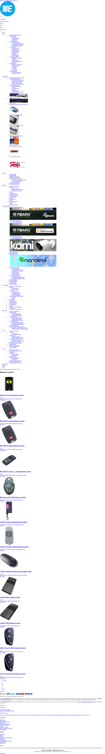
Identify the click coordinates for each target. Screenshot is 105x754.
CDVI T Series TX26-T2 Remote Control (13, 648)
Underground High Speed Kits (18, 43)
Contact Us (2, 719)
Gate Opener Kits (13, 36)
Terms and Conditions (4, 725)
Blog (3, 367)
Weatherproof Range (14, 204)
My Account (2, 734)
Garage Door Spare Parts (14, 98)
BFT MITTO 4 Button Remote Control (12, 445)
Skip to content (14, 0)
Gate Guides (14, 66)
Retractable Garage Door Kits (18, 79)
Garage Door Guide (13, 92)
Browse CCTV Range (14, 331)
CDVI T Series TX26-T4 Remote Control (13, 674)
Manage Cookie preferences (5, 0)
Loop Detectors (13, 304)
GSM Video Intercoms (16, 314)
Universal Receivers (16, 181)
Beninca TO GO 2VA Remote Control (12, 395)
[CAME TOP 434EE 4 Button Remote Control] (9, 544)
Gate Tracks (14, 70)
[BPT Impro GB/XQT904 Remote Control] (9, 494)
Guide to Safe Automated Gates (16, 350)
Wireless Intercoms (15, 293)
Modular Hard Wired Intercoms (18, 324)
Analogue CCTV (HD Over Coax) (16, 338)
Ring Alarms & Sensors (16, 276)
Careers (1, 726)
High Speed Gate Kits (14, 41)
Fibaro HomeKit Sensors (17, 238)
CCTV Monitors (13, 347)
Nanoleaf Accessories (16, 274)
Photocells (14, 53)
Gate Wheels (14, 68)
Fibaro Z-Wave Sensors (16, 222)
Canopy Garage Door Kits (17, 83)
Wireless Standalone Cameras (17, 337)
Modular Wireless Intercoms (17, 320)
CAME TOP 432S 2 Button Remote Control (13, 522)
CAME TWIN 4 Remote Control (10, 623)
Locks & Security (15, 50)
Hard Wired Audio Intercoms (17, 322)
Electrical (4, 185)
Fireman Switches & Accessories (16, 362)
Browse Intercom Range (14, 311)
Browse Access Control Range (16, 286)
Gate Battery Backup (16, 49)
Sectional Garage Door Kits (17, 80)
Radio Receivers (15, 54)
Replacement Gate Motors (17, 57)
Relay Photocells (15, 354)
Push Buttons (12, 299)
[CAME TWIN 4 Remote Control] (9, 620)
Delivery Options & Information (6, 737)
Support (3, 366)
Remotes (4, 173)
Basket (1, 735)
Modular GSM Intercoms (17, 315)
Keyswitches (12, 300)
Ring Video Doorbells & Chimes (18, 278)
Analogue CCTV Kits (16, 339)
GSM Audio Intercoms (16, 313)
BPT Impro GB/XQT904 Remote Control (13, 497)
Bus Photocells (15, 355)
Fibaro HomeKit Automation (15, 236)
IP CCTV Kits (15, 333)
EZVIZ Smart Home (14, 253)
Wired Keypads (15, 288)
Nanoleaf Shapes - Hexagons (17, 269)
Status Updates (3, 742)
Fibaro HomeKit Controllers (17, 237)
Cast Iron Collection (16, 73)
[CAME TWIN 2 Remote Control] (9, 594)
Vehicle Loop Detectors (14, 357)
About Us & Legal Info (4, 721)
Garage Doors (5, 76)
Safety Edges (12, 351)
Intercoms (11, 290)
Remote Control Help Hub (15, 183)
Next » (3, 689)
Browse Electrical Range (14, 186)
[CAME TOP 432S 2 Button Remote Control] (9, 519)
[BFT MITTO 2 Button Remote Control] (9, 418)
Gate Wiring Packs (13, 196)
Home (3, 32)
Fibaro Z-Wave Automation (15, 220)
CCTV (3, 330)
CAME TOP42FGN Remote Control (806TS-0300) (15, 571)
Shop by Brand (13, 103)
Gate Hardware (13, 63)
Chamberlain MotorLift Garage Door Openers (18, 104)
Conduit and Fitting (13, 193)
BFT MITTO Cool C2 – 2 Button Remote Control (15, 471)
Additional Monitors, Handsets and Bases (20, 328)
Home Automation (6, 206)
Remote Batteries (13, 175)
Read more (2, 424)
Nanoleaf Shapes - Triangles (17, 270)
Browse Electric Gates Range (15, 34)
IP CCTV (11, 332)
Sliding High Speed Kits (17, 45)
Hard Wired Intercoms (16, 294)
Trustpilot (2, 691)
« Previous (4, 680)
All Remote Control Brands (15, 177)
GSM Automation (13, 301)
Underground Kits (15, 38)
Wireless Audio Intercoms (17, 317)
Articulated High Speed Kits (17, 44)
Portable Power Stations (16, 190)
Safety (3, 348)
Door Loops (12, 308)
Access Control (15, 48)
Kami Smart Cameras (14, 251)
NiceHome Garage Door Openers (16, 135)
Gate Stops (14, 67)
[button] (3, 29)
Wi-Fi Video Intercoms (16, 292)
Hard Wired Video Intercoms (17, 323)
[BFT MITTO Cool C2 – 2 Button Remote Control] (9, 468)
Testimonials (2, 743)
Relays (11, 200)
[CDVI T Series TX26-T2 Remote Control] (9, 645)
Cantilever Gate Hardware (17, 64)
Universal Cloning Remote (17, 180)
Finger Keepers (13, 356)
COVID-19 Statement (4, 727)
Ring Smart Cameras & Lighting (18, 277)
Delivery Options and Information (85, 701)
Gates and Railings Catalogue (5, 740)
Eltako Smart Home (13, 280)
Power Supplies (13, 199)
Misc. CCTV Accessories (15, 345)
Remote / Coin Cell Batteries (17, 189)
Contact (3, 365)
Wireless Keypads (15, 289)
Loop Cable (14, 359)
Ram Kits (14, 37)
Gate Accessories (13, 47)
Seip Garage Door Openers (15, 156)
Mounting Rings (13, 344)
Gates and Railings (13, 71)
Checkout (2, 736)
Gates (3, 33)
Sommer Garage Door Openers (16, 146)
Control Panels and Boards (17, 61)
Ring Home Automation (14, 275)
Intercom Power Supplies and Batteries (19, 327)
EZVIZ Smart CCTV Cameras (16, 343)
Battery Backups (15, 188)
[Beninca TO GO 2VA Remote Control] (9, 392)
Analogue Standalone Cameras (18, 340)
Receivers (14, 297)
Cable (11, 191)
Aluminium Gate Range (16, 72)
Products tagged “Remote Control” (9, 369)
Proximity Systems (13, 303)
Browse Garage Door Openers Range (17, 77)
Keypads (14, 87)
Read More (11, 398)
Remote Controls (15, 55)
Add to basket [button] (2, 399)
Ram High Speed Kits (16, 42)
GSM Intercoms (15, 291)
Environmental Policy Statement (6, 728)
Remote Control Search (14, 176)
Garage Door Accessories (15, 85)
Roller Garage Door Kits (17, 82)
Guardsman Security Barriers (17, 91)
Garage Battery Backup (16, 86)
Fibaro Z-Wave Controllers (17, 221)
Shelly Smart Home (13, 254)
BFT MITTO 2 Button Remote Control (12, 421)
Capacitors (12, 192)
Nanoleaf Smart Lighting (14, 267)
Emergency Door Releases (15, 361)
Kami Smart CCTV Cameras (15, 342)
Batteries (11, 187)
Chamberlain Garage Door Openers (16, 125)
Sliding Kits (14, 40)
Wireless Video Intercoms (17, 319)
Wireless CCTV (13, 335)
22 (2, 688)
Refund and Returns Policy (5, 724)
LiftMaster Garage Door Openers (16, 114)
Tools (11, 203)
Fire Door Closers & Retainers (15, 307)
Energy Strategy (3, 729)
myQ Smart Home (15, 51)
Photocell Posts (15, 52)
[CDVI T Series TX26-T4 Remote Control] (9, 671)
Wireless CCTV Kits (16, 336)
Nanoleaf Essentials (16, 268)
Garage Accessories (13, 284)
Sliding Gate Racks (16, 65)
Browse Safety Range (14, 349)
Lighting (11, 198)
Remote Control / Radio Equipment (16, 296)
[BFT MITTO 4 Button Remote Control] (9, 443)
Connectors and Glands (14, 195)
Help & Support (3, 720)
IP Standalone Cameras (16, 334)
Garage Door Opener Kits (15, 78)
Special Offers (5, 363)
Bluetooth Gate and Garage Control (19, 179)
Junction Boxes (13, 197)
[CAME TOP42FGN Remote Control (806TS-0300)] (9, 568)
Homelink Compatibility (14, 184)
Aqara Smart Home (13, 279)
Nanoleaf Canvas (15, 272)
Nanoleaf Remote (15, 273)
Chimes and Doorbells (14, 346)
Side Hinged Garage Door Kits (18, 84)
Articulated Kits (15, 39)
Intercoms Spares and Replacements (17, 326)
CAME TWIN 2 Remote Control (10, 597)
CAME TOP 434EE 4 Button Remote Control (14, 547)
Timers (11, 202)
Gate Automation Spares (14, 56)
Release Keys (14, 62)
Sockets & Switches (13, 201)
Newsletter (2, 738)
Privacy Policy (3, 723)
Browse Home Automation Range (16, 207)
